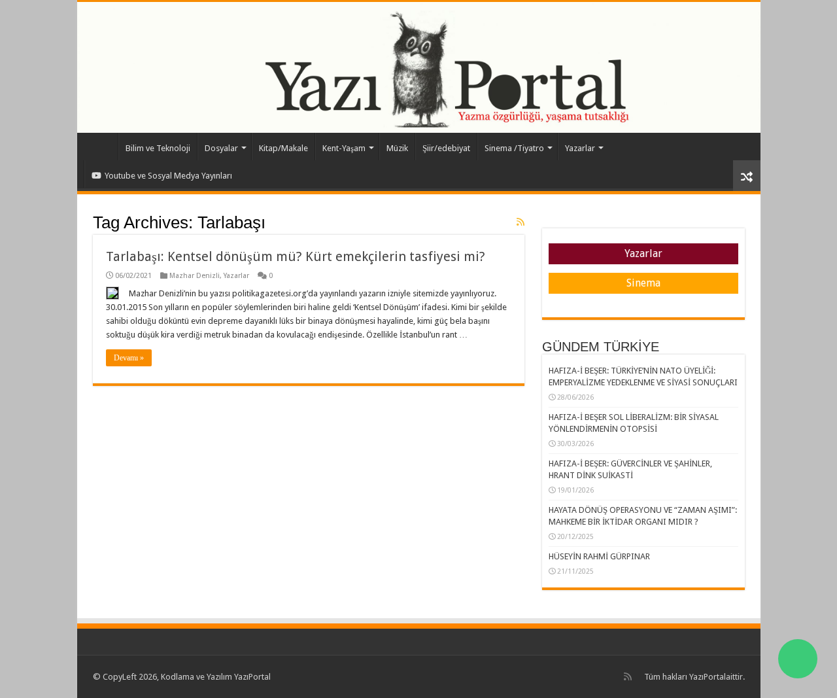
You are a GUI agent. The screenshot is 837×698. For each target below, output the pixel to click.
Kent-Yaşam (344, 148)
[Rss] (628, 676)
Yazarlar (580, 148)
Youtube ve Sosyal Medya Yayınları (168, 176)
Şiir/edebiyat (446, 148)
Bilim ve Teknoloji (158, 148)
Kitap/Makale (283, 148)
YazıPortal (707, 677)
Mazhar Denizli (194, 275)
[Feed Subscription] (520, 222)
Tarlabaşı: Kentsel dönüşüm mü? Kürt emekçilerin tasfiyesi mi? (295, 256)
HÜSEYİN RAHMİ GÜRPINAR (599, 556)
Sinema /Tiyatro (514, 148)
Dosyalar (221, 148)
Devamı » (129, 357)
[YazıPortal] (418, 67)
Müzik (397, 148)
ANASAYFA (101, 146)
